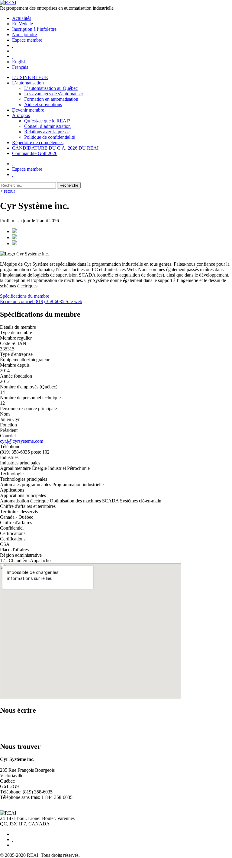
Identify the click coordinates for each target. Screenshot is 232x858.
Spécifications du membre (24, 296)
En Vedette (22, 23)
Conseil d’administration (47, 126)
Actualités (21, 18)
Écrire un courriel (17, 301)
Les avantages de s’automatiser (53, 93)
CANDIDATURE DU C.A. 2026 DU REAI (55, 147)
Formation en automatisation (51, 99)
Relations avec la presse (46, 131)
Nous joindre (24, 34)
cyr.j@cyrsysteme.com (21, 441)
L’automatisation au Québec (51, 88)
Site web (74, 301)
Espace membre (27, 40)
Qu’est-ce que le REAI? (47, 120)
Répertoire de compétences (37, 142)
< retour (7, 191)
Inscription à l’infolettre (34, 29)
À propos (21, 115)
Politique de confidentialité (49, 137)
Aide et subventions (43, 104)
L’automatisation (28, 82)
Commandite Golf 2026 (34, 153)
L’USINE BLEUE (30, 77)
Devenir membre (28, 109)
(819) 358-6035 (50, 301)
